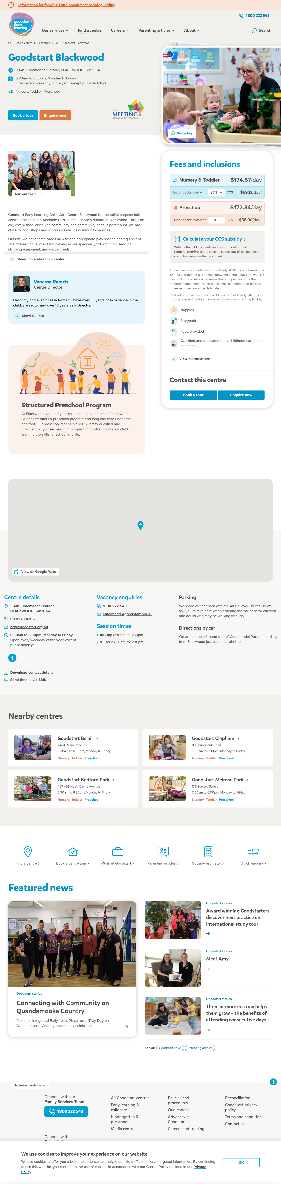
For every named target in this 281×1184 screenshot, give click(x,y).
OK (241, 1162)
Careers (118, 30)
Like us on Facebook (12, 658)
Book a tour (23, 115)
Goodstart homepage (22, 24)
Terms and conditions (244, 1117)
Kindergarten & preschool (124, 1119)
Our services (53, 30)
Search (265, 30)
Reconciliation (237, 1098)
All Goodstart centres (130, 1098)
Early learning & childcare (125, 1107)
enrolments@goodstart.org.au (127, 614)
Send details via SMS (28, 680)
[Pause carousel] (170, 54)
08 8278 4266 (22, 619)
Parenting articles (154, 30)
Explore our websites (28, 1085)
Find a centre (89, 30)
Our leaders (178, 1110)
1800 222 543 (258, 15)
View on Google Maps (39, 571)
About (190, 30)
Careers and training (186, 1129)
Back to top (273, 1081)
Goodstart (76, 738)
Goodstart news (170, 1048)
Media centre (122, 1129)
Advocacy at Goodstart (179, 1119)
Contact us (235, 1124)
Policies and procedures (178, 1100)
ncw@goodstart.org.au (29, 627)
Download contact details (31, 673)
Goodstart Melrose (218, 779)
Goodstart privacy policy (241, 1107)
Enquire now (55, 115)
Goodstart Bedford (84, 779)
